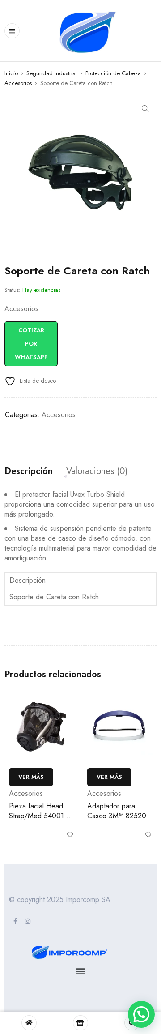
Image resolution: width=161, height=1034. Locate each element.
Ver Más (31, 777)
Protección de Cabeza (113, 73)
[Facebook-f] (15, 921)
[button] (145, 108)
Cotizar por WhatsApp (31, 343)
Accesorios (18, 83)
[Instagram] (27, 921)
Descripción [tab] (28, 471)
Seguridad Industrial (51, 73)
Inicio (11, 73)
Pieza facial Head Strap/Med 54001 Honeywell (36, 816)
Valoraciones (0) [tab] (96, 471)
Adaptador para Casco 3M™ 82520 (116, 811)
